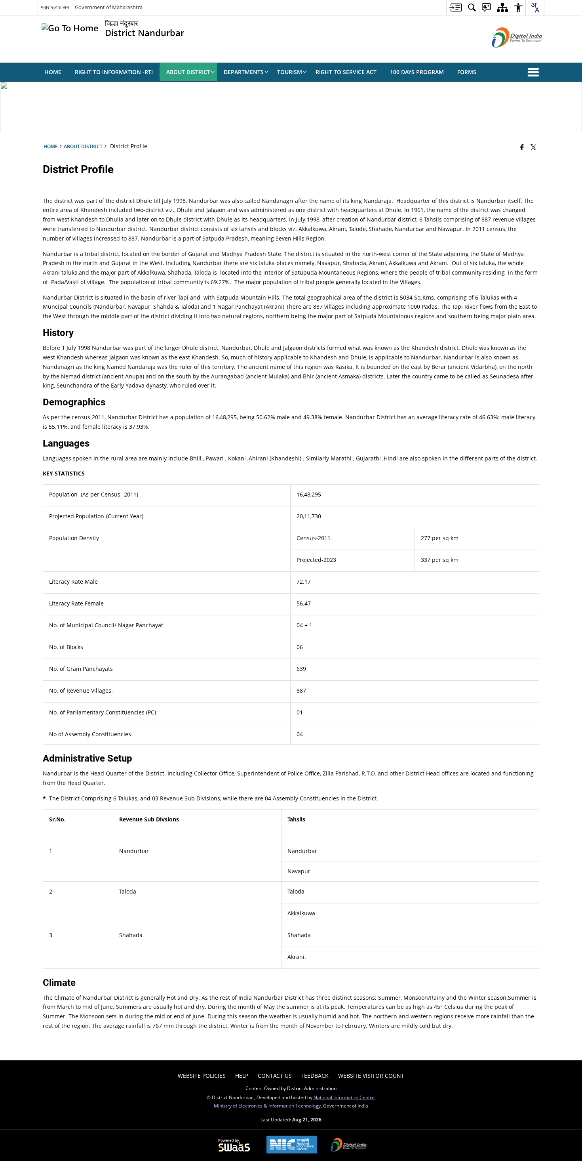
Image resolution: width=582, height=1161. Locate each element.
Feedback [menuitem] (315, 1075)
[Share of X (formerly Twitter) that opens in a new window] (533, 147)
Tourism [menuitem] (289, 72)
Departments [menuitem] (244, 72)
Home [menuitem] (52, 72)
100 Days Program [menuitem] (417, 72)
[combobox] (535, 7)
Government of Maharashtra (109, 7)
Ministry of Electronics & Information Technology (267, 1105)
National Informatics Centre (344, 1097)
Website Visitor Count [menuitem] (371, 1075)
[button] (534, 72)
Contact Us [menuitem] (275, 1075)
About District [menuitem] (188, 72)
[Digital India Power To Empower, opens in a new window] (349, 1145)
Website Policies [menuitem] (202, 1075)
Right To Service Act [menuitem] (346, 72)
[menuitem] (455, 7)
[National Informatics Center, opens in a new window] (292, 1145)
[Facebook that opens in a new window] (522, 147)
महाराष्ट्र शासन (55, 7)
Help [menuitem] (241, 1075)
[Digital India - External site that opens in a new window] (507, 54)
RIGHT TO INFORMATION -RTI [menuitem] (114, 72)
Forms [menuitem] (466, 72)
